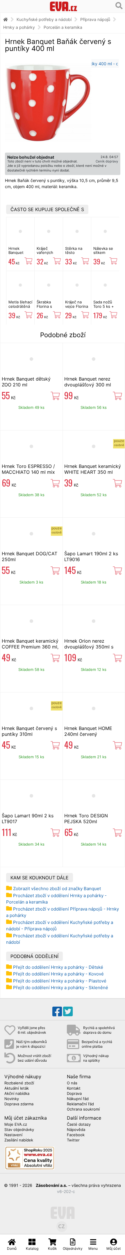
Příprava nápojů (95, 19)
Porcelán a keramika (63, 27)
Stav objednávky (19, 1130)
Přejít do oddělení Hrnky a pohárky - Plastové (59, 981)
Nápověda (76, 1130)
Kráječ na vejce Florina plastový (76, 306)
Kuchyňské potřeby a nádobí (44, 19)
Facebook (76, 1135)
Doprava (74, 1094)
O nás (72, 1083)
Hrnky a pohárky (19, 27)
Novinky (11, 1099)
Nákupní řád (78, 1099)
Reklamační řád (80, 1104)
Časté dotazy (79, 1125)
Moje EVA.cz (15, 1125)
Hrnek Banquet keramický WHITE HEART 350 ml (92, 469)
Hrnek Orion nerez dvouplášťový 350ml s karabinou (88, 646)
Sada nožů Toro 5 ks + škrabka (103, 306)
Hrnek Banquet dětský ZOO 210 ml (26, 382)
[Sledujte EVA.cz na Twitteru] (68, 1011)
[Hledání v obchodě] (119, 6)
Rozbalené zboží (19, 1083)
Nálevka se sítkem (103, 250)
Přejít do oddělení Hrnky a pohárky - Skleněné (60, 987)
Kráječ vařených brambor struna (45, 254)
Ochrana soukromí (83, 1109)
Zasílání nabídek (18, 1140)
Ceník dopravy (107, 161)
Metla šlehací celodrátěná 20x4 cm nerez (20, 308)
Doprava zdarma (18, 1104)
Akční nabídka (16, 1094)
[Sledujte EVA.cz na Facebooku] (57, 1011)
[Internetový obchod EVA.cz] (63, 6)
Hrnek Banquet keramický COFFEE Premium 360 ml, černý (30, 646)
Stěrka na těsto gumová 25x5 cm (73, 254)
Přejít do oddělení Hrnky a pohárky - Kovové (58, 974)
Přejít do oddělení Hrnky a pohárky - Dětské (58, 967)
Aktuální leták (16, 1088)
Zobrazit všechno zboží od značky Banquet (57, 888)
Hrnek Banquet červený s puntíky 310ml (29, 731)
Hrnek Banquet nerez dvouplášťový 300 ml (87, 382)
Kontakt (74, 1088)
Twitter (73, 1140)
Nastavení (13, 1135)
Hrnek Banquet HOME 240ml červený (88, 731)
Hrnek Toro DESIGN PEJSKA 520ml (86, 818)
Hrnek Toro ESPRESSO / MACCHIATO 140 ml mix (28, 469)
